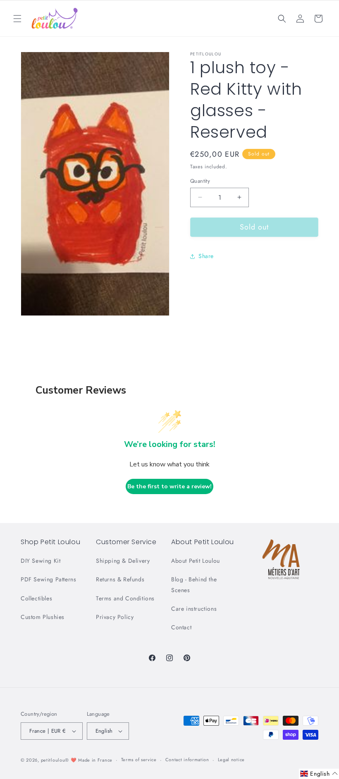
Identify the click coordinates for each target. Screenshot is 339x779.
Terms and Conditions (125, 598)
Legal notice (231, 759)
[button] (17, 19)
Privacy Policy (115, 617)
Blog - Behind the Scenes (194, 584)
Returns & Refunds (120, 579)
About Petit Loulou (195, 561)
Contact (181, 627)
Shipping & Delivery (123, 561)
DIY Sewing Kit (40, 561)
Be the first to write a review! (169, 486)
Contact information (187, 759)
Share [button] (206, 256)
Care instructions (194, 609)
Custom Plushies (42, 617)
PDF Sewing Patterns (48, 579)
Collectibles (36, 598)
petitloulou (53, 760)
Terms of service (139, 759)
